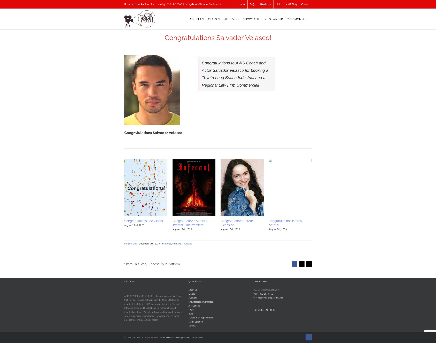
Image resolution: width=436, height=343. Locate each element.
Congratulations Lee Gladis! (144, 221)
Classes (192, 293)
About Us (193, 289)
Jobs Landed (194, 305)
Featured (166, 243)
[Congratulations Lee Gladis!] (145, 187)
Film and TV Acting (182, 243)
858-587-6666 (266, 293)
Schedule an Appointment (201, 317)
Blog (191, 313)
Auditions (193, 297)
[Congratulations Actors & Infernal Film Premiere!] (194, 187)
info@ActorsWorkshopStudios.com (203, 4)
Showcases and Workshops (201, 301)
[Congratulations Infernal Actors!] (290, 187)
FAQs (191, 309)
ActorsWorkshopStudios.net (270, 297)
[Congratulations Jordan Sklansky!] (242, 187)
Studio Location (196, 321)
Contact (192, 325)
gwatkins (132, 243)
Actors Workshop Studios (170, 337)
